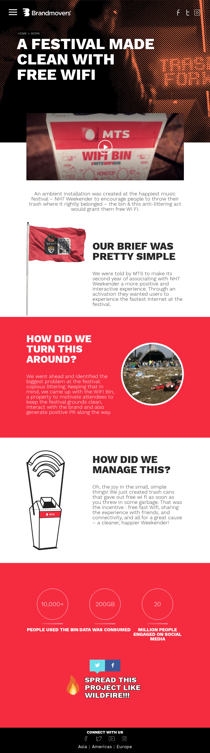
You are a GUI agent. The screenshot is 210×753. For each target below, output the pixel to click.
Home (22, 33)
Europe (124, 746)
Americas (102, 746)
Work (35, 33)
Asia (82, 746)
